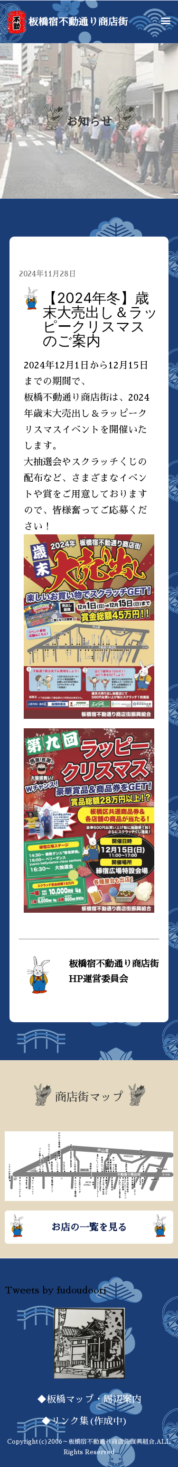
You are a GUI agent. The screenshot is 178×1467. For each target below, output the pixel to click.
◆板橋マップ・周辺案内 (89, 1399)
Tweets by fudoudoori (55, 1290)
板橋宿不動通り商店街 (78, 22)
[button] (165, 20)
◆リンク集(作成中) (89, 1421)
